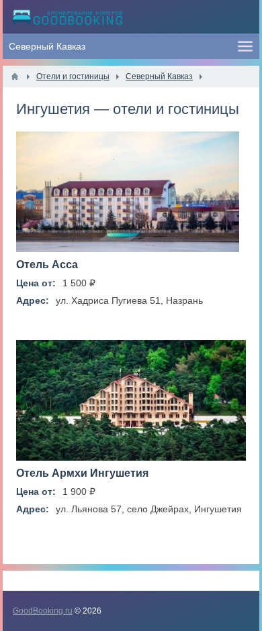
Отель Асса (47, 264)
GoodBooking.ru (43, 611)
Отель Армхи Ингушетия (82, 473)
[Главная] (14, 76)
